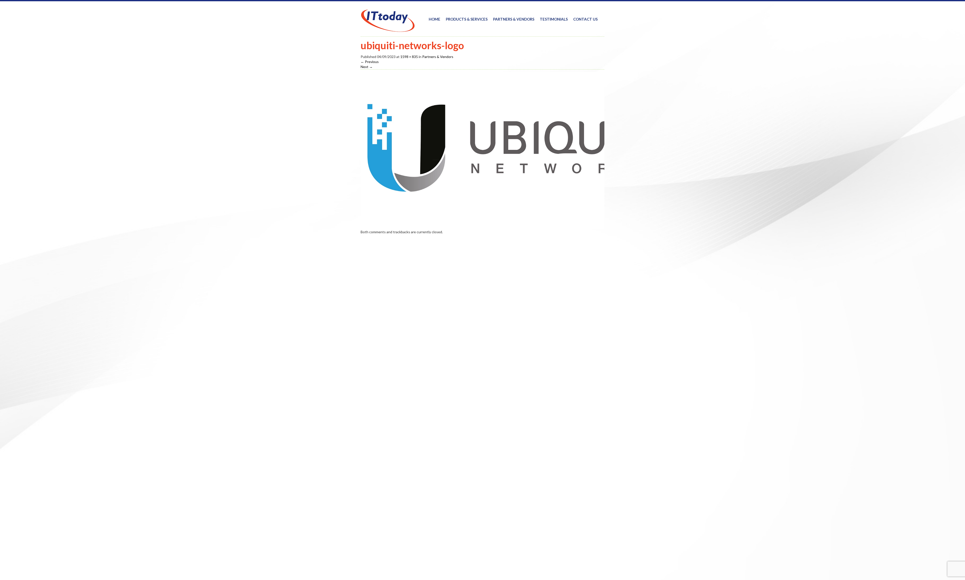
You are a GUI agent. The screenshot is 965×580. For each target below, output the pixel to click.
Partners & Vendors (513, 19)
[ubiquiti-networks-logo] (511, 150)
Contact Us (585, 19)
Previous (370, 62)
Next (367, 67)
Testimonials (554, 19)
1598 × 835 (409, 56)
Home (434, 19)
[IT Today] (388, 17)
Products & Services (467, 19)
